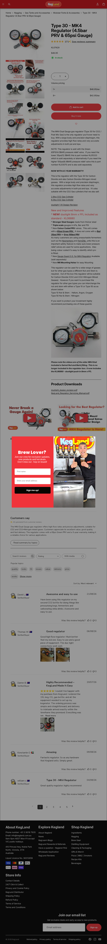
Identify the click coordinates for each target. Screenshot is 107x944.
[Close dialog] (92, 440)
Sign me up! (32, 490)
